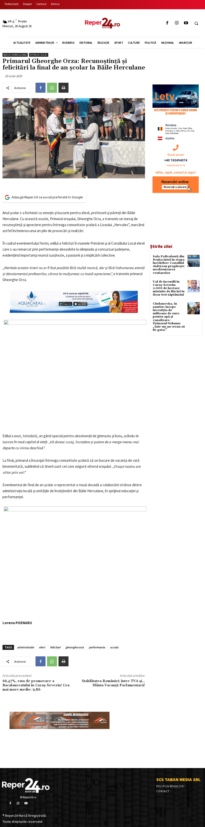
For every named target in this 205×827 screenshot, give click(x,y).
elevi (42, 647)
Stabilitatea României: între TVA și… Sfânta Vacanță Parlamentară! (113, 683)
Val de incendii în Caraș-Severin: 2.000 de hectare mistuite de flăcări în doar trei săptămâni (168, 288)
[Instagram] (176, 23)
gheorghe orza (75, 647)
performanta (97, 647)
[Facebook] (167, 23)
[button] (196, 23)
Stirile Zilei (38, 54)
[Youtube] (185, 23)
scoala (114, 647)
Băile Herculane (15, 54)
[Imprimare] (63, 88)
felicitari (55, 647)
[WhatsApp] (52, 88)
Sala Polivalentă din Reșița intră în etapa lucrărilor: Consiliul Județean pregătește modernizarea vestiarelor (168, 265)
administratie (25, 647)
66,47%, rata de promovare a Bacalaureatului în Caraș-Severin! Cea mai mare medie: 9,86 (36, 685)
